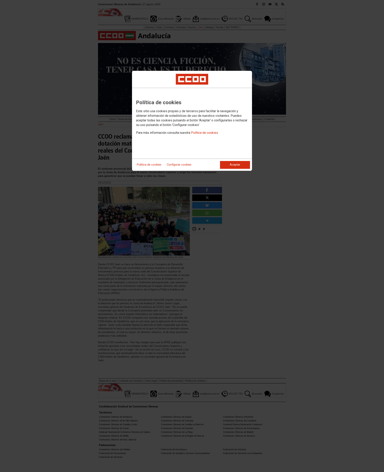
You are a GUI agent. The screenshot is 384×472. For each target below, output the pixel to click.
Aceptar (235, 164)
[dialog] (192, 121)
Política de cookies (204, 133)
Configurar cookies (179, 164)
